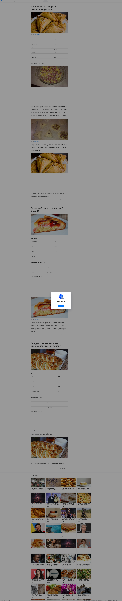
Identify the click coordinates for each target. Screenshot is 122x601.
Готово (61, 305)
